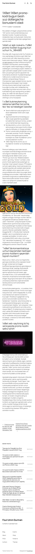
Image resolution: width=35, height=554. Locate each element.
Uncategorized (17, 26)
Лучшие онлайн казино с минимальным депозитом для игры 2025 (12, 456)
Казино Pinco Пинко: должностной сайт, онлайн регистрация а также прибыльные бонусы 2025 (24, 426)
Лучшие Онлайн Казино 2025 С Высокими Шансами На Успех (13, 470)
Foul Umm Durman (8, 3)
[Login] (27, 3)
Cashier (10, 26)
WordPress (30, 551)
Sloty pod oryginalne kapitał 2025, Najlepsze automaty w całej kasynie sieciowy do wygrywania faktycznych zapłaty (13, 479)
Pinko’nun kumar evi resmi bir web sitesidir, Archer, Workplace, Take (8, 427)
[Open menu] (25, 3)
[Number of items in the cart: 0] (31, 3)
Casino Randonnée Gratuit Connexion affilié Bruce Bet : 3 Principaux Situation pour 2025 (12, 508)
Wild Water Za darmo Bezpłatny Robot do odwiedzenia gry (13, 500)
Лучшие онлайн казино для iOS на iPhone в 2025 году (13, 464)
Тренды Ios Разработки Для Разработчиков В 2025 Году (12, 449)
